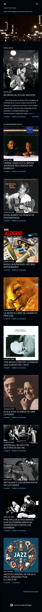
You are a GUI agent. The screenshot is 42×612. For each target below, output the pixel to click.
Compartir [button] (7, 116)
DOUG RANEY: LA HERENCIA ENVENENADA (19, 216)
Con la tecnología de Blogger (23, 605)
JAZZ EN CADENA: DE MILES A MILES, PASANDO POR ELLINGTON (20, 577)
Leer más (35, 116)
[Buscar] (37, 3)
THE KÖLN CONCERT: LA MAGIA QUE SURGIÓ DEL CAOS (21, 363)
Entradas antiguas (30, 592)
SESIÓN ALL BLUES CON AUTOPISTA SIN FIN (16, 446)
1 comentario (16, 582)
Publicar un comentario (19, 116)
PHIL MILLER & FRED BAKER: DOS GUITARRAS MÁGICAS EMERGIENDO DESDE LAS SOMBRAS (19, 523)
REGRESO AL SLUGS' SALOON (19, 95)
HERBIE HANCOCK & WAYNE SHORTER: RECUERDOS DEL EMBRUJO (19, 166)
